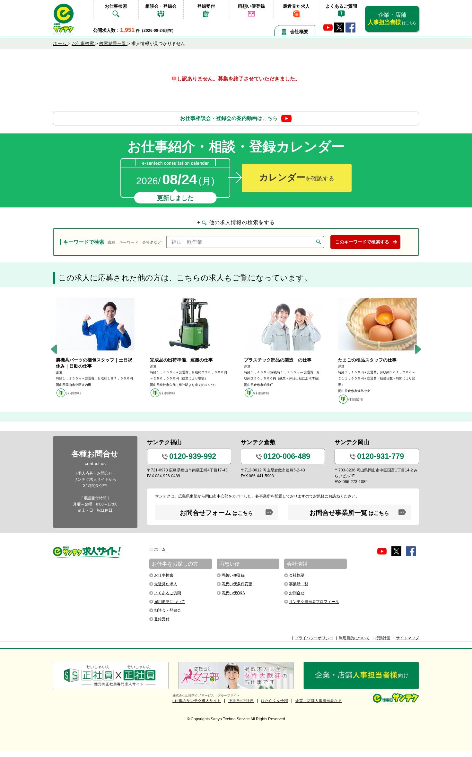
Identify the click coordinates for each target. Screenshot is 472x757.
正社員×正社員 (241, 700)
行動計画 (382, 638)
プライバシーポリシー (314, 638)
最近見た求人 (296, 6)
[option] (95, 346)
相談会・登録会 (161, 6)
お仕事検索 (116, 6)
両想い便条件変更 (237, 584)
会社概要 (299, 31)
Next (418, 349)
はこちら (229, 118)
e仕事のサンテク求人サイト (196, 700)
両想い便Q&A (233, 593)
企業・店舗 (392, 18)
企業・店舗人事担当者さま (318, 700)
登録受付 (206, 6)
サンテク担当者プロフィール (314, 601)
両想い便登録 (251, 6)
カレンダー (296, 177)
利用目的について (354, 638)
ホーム (160, 549)
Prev (54, 349)
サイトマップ (407, 638)
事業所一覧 (298, 584)
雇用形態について (169, 601)
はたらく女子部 (274, 700)
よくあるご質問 (341, 6)
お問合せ (296, 593)
